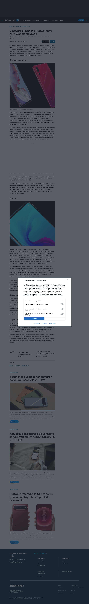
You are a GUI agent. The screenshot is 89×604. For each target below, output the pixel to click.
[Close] (68, 280)
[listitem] (44, 301)
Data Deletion (37, 323)
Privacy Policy (52, 323)
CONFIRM (34, 318)
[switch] (62, 304)
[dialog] (44, 302)
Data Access (44, 323)
